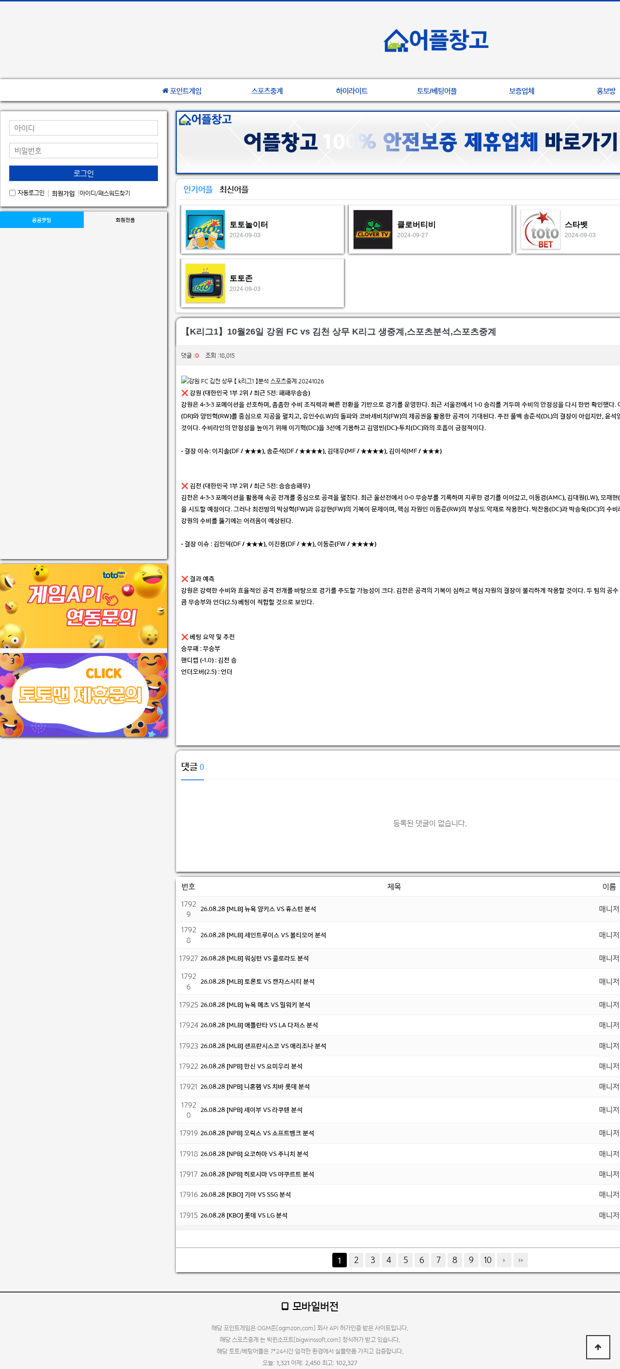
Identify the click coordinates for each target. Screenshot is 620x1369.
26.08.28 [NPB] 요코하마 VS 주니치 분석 (255, 1154)
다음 (504, 1260)
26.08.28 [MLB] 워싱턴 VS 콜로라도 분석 (255, 958)
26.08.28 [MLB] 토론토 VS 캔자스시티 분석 (258, 981)
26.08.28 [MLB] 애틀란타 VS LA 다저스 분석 (259, 1025)
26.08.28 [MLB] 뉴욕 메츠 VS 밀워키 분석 (255, 1005)
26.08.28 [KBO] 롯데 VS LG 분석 (244, 1215)
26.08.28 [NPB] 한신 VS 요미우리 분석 (252, 1066)
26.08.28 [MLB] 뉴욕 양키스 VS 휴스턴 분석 (258, 909)
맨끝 (520, 1260)
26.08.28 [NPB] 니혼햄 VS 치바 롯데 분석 (255, 1086)
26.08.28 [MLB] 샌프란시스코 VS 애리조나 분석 (263, 1046)
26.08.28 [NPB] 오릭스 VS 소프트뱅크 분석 (257, 1133)
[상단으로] (598, 1347)
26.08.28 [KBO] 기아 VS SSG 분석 (246, 1194)
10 (488, 1260)
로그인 (84, 173)
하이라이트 (352, 91)
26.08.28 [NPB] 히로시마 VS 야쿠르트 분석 (257, 1174)
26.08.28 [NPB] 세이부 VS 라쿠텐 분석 (252, 1110)
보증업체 (521, 91)
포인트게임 (186, 91)
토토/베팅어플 (437, 91)
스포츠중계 (267, 91)
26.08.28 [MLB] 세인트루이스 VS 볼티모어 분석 (263, 935)
